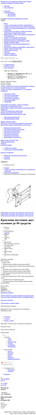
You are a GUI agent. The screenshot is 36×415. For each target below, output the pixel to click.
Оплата (21, 3)
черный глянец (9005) (23, 271)
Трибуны (7, 52)
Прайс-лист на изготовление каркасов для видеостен (16, 123)
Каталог (6, 84)
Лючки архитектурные (11, 50)
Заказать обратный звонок (8, 81)
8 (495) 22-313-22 (4, 384)
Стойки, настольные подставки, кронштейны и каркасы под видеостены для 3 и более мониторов (19, 25)
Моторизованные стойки (11, 118)
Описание (7, 317)
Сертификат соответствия (12, 345)
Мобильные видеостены (11, 135)
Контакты (7, 6)
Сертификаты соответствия (18, 1)
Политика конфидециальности (14, 358)
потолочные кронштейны (11, 98)
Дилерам (10, 371)
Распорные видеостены (11, 134)
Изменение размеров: (7, 259)
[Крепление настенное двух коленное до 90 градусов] (18, 211)
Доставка (16, 3)
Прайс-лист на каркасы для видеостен (15, 155)
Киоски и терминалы (10, 55)
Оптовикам (11, 369)
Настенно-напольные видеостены (14, 129)
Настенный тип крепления (12, 131)
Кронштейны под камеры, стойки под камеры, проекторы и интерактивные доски (18, 32)
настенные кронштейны (11, 95)
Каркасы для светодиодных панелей (15, 39)
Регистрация (11, 15)
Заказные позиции (9, 53)
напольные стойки (9, 94)
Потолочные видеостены (11, 132)
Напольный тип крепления (12, 128)
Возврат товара (10, 355)
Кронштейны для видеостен (12, 137)
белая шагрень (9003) (23, 264)
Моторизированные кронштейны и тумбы (16, 41)
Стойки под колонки (10, 148)
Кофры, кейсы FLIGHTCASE (13, 48)
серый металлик (19, 279)
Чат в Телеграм (8, 7)
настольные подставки (11, 97)
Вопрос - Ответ (9, 320)
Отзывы (28, 1)
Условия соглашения (7, 3)
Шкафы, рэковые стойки (11, 42)
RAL (8, 262)
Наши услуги (10, 339)
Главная (6, 168)
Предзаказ (4, 289)
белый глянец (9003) (22, 269)
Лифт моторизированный (11, 117)
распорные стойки (9, 100)
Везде (6, 23)
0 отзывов (6, 229)
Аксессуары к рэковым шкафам (13, 149)
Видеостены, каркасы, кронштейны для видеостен (19, 47)
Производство (5, 1)
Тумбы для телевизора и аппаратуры (15, 37)
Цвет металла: (5, 261)
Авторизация (12, 14)
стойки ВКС (8, 101)
